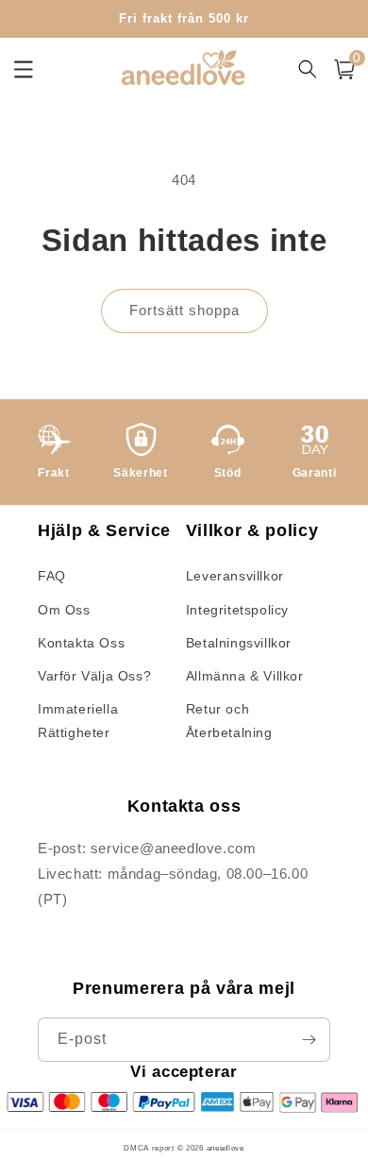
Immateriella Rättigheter (78, 720)
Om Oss (64, 609)
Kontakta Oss (81, 642)
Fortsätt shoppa (184, 310)
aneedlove (225, 1147)
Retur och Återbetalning (229, 720)
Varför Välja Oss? (94, 675)
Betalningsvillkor (239, 642)
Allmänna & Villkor (245, 675)
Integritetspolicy (237, 609)
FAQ (52, 575)
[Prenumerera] (308, 1039)
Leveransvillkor (235, 575)
